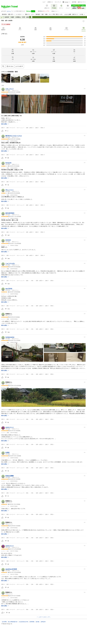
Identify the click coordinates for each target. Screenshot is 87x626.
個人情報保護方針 (13, 621)
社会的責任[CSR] (23, 621)
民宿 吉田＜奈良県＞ (7, 20)
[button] (5, 78)
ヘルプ (43, 2)
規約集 (37, 621)
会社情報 (4, 621)
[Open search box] (3, 66)
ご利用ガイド (50, 2)
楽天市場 (74, 2)
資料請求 (43, 621)
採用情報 (32, 621)
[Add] (83, 21)
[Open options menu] (85, 89)
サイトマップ (58, 2)
